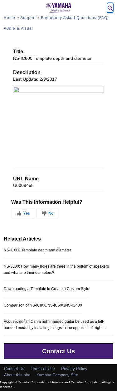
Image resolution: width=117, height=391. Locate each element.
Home (9, 18)
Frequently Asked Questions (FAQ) (75, 18)
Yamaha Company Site (57, 375)
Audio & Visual (18, 28)
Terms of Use (43, 368)
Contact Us (58, 351)
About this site (17, 375)
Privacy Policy (74, 368)
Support (28, 18)
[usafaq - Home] (58, 8)
